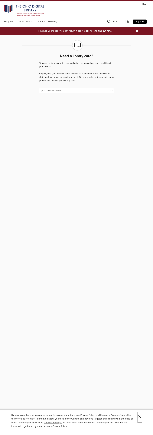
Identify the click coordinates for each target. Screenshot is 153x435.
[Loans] (127, 22)
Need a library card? (76, 56)
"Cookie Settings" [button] (53, 422)
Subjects (8, 21)
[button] (113, 22)
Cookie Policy (59, 426)
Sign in (140, 21)
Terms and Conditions (64, 415)
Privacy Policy (87, 415)
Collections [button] (24, 21)
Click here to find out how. (98, 30)
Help (144, 4)
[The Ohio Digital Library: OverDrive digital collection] (24, 10)
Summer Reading (47, 21)
